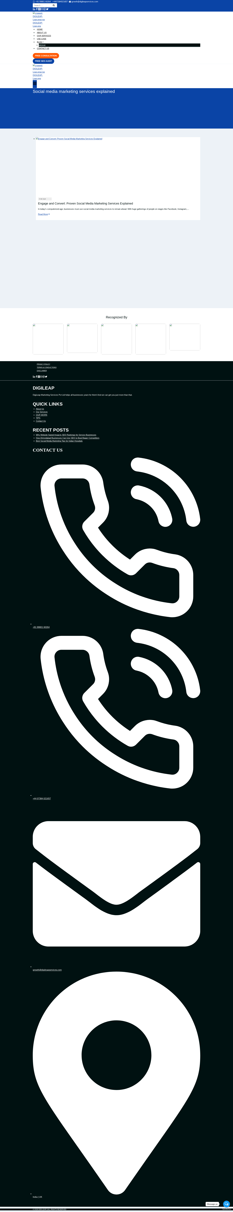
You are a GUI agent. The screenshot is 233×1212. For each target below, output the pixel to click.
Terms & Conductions (46, 367)
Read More (44, 214)
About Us (42, 32)
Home (40, 29)
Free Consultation (46, 56)
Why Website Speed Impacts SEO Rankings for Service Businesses (66, 435)
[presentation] (118, 166)
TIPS (38, 418)
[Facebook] (36, 9)
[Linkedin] (34, 9)
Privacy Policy (43, 364)
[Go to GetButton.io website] (226, 1209)
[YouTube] (42, 9)
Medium (42, 45)
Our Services (44, 36)
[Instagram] (39, 9)
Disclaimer (42, 371)
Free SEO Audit (43, 61)
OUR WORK (41, 415)
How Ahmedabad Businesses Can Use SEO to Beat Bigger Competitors (67, 438)
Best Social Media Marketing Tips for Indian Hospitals (59, 441)
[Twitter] (47, 9)
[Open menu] (35, 84)
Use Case (41, 39)
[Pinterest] (44, 9)
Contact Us (43, 48)
